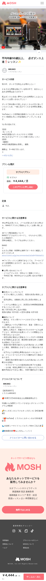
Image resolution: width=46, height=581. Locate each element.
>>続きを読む (7, 155)
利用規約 (6, 540)
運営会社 (26, 548)
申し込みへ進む (34, 576)
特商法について (8, 544)
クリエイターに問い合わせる (23, 437)
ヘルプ (5, 548)
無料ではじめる (23, 509)
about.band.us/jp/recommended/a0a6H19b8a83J (23, 255)
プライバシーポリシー (30, 540)
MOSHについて (28, 544)
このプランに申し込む (23, 187)
